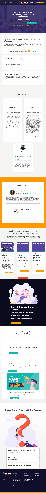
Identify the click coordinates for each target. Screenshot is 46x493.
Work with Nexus (37, 476)
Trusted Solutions (15, 485)
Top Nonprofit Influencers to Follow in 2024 (17, 484)
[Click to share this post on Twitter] (35, 51)
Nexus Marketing (26, 491)
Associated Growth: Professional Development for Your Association (22, 257)
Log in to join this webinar (28, 25)
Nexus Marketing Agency (31, 193)
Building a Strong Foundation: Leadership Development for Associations (38, 257)
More (23, 277)
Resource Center (26, 475)
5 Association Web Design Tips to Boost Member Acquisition (23, 347)
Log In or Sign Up (41, 2)
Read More (14, 353)
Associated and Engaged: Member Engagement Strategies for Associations (6, 258)
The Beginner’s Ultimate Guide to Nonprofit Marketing (22, 392)
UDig (12, 110)
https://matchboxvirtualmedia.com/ (33, 115)
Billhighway (26, 154)
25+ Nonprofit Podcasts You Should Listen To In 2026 (28, 477)
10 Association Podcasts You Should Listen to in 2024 (28, 480)
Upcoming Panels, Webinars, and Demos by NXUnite (17, 477)
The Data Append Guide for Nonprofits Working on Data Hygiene (23, 365)
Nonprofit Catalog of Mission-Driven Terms (27, 482)
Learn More (16, 322)
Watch (9, 272)
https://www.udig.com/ (10, 113)
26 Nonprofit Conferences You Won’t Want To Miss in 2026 (17, 480)
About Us (14, 475)
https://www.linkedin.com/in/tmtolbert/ (13, 112)
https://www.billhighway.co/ (21, 159)
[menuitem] (4, 2)
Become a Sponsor (16, 487)
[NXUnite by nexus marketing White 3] (23, 2)
